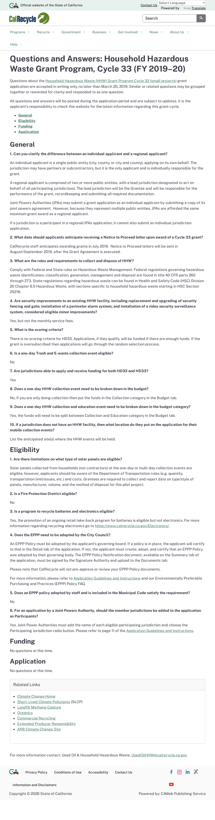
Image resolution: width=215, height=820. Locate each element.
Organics (25, 713)
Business (99, 32)
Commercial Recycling (36, 718)
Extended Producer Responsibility (46, 723)
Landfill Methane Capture (39, 707)
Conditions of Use (67, 772)
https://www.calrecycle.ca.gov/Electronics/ (132, 526)
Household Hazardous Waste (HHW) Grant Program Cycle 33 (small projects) (111, 81)
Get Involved (128, 32)
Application (28, 131)
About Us (177, 32)
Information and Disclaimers (34, 785)
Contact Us (149, 5)
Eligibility (26, 121)
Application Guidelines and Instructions (106, 578)
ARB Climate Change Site (39, 729)
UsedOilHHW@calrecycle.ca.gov (159, 755)
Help (14, 44)
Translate (198, 8)
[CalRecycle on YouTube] (171, 784)
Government (71, 32)
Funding (25, 126)
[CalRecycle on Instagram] (179, 772)
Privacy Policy (36, 772)
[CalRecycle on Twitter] (195, 772)
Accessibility (98, 772)
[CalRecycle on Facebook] (171, 772)
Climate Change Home (36, 696)
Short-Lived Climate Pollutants (43, 702)
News (154, 32)
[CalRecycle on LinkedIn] (187, 772)
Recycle (44, 32)
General (25, 115)
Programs (18, 32)
